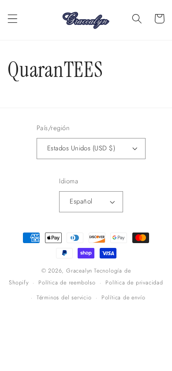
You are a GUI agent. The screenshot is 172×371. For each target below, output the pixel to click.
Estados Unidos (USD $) (81, 148)
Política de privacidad (134, 282)
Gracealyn (79, 270)
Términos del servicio (64, 297)
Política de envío (123, 297)
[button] (12, 18)
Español (81, 201)
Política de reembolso (67, 282)
